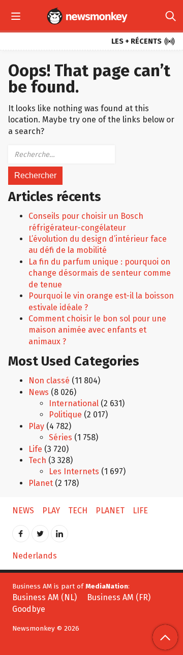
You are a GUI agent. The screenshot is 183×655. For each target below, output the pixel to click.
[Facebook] (20, 530)
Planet (40, 483)
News (38, 392)
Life (35, 449)
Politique (65, 414)
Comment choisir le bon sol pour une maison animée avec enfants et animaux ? (97, 330)
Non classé (49, 380)
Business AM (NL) (44, 597)
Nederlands (34, 556)
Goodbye (28, 609)
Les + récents (143, 41)
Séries (60, 437)
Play (36, 426)
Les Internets (74, 471)
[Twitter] (40, 530)
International (74, 403)
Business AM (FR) (118, 597)
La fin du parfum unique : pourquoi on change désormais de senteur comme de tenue (99, 273)
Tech (37, 460)
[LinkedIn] (59, 530)
